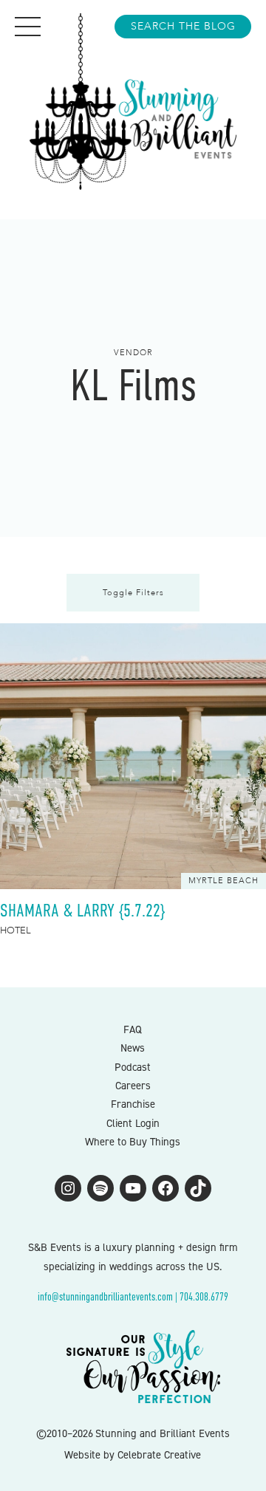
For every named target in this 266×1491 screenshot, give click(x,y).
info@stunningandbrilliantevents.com (105, 1297)
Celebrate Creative (159, 1454)
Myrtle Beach (223, 880)
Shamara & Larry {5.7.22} (82, 910)
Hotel (15, 930)
